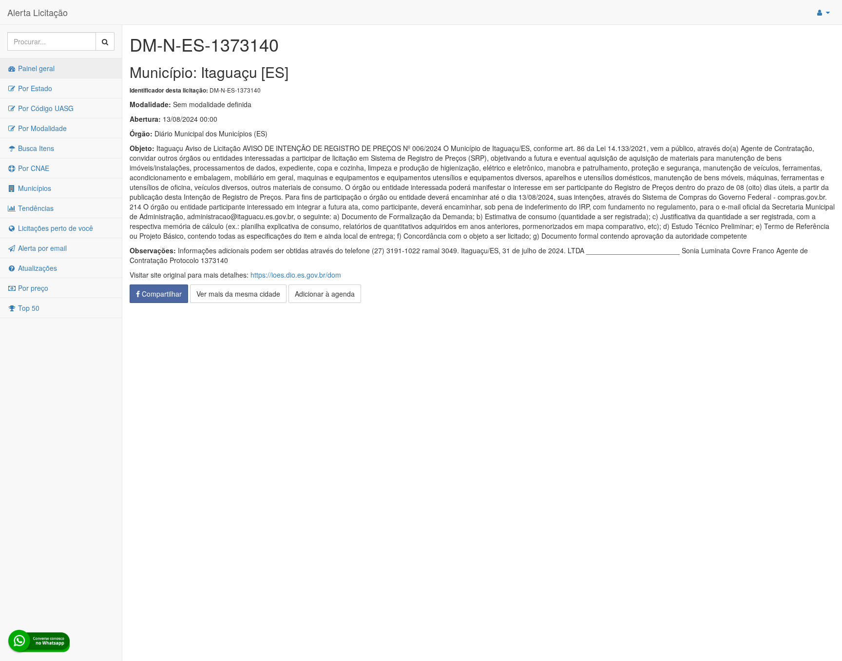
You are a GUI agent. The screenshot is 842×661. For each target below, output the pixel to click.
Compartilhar (161, 294)
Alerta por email (41, 248)
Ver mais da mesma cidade (238, 294)
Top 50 (27, 308)
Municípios (33, 188)
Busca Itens (35, 148)
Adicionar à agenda (325, 294)
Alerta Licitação (37, 12)
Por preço (32, 288)
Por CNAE (32, 168)
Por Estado (34, 88)
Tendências (35, 208)
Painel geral (35, 68)
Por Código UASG (45, 108)
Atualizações (36, 268)
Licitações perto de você (54, 228)
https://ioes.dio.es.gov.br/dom (295, 275)
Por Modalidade (41, 128)
